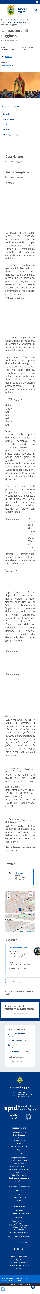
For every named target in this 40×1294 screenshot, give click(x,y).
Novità (10, 20)
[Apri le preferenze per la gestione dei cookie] (4, 1290)
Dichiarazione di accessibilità (19, 1265)
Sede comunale (20, 873)
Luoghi (19, 1149)
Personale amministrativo (19, 1146)
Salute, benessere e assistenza (19, 1186)
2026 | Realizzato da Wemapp (20, 1284)
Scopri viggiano (6, 22)
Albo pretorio (18, 1210)
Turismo (23, 20)
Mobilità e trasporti (19, 1175)
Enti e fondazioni (19, 1140)
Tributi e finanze (18, 1181)
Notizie (16, 20)
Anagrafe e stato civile (19, 1157)
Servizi (19, 1153)
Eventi (19, 1200)
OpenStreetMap (30, 931)
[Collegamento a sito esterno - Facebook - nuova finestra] (14, 1249)
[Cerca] (36, 10)
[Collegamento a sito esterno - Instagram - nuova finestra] (18, 1249)
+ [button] (8, 894)
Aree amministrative (19, 1132)
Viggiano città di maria (20, 22)
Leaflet (21, 931)
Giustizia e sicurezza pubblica (19, 1178)
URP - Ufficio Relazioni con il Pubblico (19, 1236)
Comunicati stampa (19, 1197)
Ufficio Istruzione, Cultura (18, 947)
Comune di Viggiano (22, 10)
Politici (19, 1143)
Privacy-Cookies (7, 1278)
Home (3, 20)
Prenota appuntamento (19, 1256)
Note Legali (19, 1278)
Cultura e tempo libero (19, 1160)
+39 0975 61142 (19, 1229)
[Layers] (30, 894)
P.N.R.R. (19, 1268)
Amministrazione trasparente (19, 1213)
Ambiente (18, 1184)
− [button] (8, 897)
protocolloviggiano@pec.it (19, 1232)
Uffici (19, 1138)
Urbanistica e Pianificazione (19, 1169)
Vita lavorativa (19, 1163)
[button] (37, 2)
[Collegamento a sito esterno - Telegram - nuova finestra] (22, 1249)
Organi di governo (19, 1135)
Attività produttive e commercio (19, 1166)
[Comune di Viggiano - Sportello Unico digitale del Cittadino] (11, 9)
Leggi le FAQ (19, 1259)
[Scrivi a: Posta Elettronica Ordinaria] (19, 1234)
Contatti (18, 1217)
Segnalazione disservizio (18, 1262)
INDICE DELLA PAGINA (10, 106)
